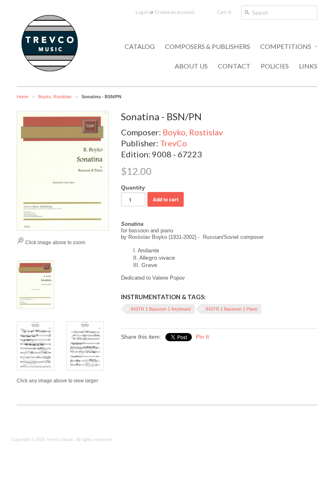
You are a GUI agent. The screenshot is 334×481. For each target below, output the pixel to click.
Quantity (133, 187)
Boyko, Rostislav (55, 96)
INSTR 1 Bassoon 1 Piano (231, 309)
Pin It (202, 336)
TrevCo (173, 143)
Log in (142, 12)
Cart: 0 (224, 12)
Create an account (174, 12)
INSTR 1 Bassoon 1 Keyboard (161, 309)
